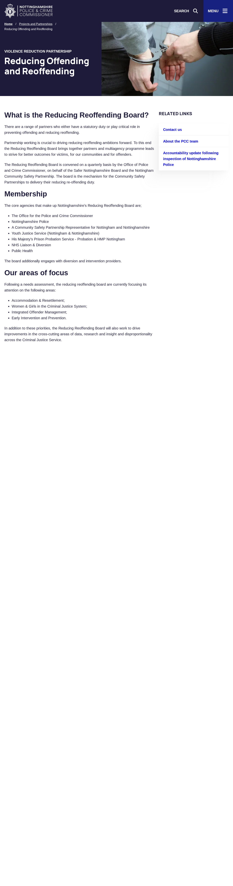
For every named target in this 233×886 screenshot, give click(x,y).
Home (8, 24)
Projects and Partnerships (35, 24)
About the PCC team (180, 141)
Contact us (172, 130)
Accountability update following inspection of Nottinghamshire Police (190, 159)
